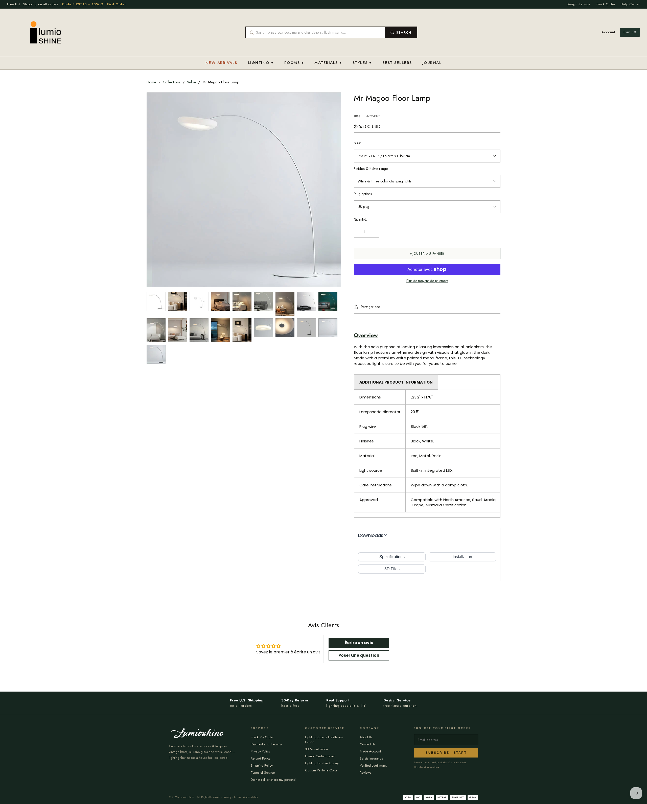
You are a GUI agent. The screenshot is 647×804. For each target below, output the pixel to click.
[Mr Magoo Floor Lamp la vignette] (156, 301)
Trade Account (370, 751)
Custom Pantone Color (321, 770)
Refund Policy (260, 758)
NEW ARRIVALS (221, 62)
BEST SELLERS (397, 62)
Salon (191, 82)
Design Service (578, 4)
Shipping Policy (262, 765)
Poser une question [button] (358, 655)
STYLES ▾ (362, 62)
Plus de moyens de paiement (427, 280)
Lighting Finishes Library (322, 763)
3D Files (392, 569)
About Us (366, 737)
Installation (462, 557)
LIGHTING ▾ (261, 62)
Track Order (605, 4)
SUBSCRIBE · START (446, 752)
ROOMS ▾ (294, 62)
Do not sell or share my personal (273, 779)
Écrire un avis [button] (359, 643)
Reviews (365, 772)
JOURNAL (432, 62)
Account (608, 32)
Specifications (392, 557)
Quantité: (360, 219)
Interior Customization (320, 756)
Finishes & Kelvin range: (371, 168)
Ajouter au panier (427, 253)
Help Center (630, 4)
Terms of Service (263, 772)
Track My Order (262, 737)
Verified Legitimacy (373, 765)
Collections (171, 82)
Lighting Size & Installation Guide (324, 739)
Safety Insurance (371, 758)
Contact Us (367, 744)
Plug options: (363, 194)
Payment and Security (266, 744)
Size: (357, 143)
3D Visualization (316, 749)
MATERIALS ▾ (328, 62)
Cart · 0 (629, 32)
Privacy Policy (260, 751)
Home (151, 82)
